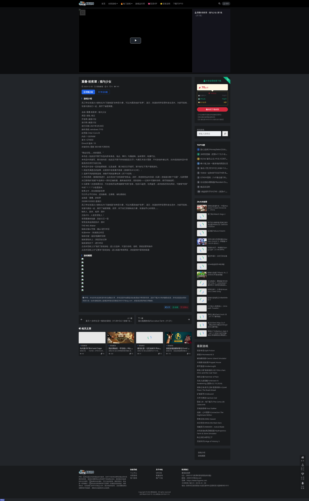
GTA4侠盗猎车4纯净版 (216, 264)
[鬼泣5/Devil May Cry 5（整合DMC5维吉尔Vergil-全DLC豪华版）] (202, 325)
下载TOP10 (178, 3)
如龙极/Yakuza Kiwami (216, 231)
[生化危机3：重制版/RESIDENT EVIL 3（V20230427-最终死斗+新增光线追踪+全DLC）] (202, 283)
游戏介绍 (201, 452)
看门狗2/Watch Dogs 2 (216, 214)
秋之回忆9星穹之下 (205, 437)
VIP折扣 (213, 93)
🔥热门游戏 (126, 3)
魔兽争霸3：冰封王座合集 (217, 256)
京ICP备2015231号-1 (146, 494)
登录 (227, 4)
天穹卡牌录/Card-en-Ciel (207, 398)
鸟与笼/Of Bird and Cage (91, 348)
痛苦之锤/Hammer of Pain (208, 377)
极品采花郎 (205, 186)
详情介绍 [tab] (89, 92)
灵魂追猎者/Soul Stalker (207, 408)
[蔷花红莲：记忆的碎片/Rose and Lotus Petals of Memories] (149, 337)
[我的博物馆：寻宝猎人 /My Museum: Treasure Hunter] (120, 337)
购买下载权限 (213, 109)
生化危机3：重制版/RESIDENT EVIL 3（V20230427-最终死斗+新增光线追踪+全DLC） (218, 284)
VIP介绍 (159, 473)
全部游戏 (112, 3)
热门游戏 (133, 478)
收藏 (176, 307)
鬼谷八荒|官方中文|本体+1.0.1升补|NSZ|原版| (221, 168)
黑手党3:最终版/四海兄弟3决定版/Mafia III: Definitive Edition (218, 224)
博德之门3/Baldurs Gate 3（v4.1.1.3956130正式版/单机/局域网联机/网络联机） (218, 334)
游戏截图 (201, 455)
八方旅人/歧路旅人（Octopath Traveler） (217, 307)
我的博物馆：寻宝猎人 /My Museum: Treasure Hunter (121, 349)
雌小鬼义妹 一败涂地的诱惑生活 (214, 163)
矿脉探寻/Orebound (205, 394)
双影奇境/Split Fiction (206, 350)
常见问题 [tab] (104, 92)
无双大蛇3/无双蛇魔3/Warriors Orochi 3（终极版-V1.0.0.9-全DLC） (218, 241)
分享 (168, 307)
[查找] (225, 133)
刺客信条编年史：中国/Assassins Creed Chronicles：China (218, 208)
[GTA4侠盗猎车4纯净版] (202, 266)
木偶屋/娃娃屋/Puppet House (209, 362)
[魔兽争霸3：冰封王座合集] (202, 258)
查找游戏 (200, 129)
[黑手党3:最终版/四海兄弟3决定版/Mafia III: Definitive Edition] (202, 225)
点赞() (185, 307)
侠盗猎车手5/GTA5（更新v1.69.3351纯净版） (220, 191)
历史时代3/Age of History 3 (208, 441)
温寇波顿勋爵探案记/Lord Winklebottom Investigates (178, 349)
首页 (103, 3)
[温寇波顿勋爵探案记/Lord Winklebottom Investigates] (178, 337)
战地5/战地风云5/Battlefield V (218, 298)
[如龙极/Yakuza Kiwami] (202, 233)
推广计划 (159, 478)
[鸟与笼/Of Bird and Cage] (92, 337)
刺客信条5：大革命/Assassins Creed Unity (217, 290)
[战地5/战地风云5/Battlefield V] (202, 300)
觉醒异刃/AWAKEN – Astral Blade (210, 427)
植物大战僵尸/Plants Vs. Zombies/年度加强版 (218, 273)
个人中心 (133, 473)
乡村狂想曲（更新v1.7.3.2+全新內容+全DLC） (220, 154)
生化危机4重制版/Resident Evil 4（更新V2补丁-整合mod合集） (227, 182)
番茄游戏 (154, 492)
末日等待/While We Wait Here (209, 423)
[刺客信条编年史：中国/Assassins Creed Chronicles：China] (202, 208)
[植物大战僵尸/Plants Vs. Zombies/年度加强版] (202, 275)
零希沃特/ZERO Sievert (206, 419)
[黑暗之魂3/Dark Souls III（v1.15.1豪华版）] (202, 316)
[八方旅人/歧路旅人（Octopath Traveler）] (202, 308)
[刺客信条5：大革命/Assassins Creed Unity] (202, 291)
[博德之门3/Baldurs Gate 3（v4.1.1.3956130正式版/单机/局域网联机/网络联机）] (202, 333)
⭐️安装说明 (165, 3)
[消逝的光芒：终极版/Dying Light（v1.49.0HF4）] (202, 250)
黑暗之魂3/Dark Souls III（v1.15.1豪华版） (217, 315)
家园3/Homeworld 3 (205, 354)
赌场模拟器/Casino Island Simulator (211, 358)
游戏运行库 (140, 3)
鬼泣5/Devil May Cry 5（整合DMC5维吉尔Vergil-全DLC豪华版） (218, 325)
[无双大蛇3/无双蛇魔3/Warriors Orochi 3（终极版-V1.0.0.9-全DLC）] (202, 241)
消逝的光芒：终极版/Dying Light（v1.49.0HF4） (217, 248)
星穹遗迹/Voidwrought (206, 366)
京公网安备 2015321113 (161, 494)
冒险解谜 (99, 86)
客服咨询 (159, 475)
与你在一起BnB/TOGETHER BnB (214, 172)
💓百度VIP (152, 3)
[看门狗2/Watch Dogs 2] (202, 216)
